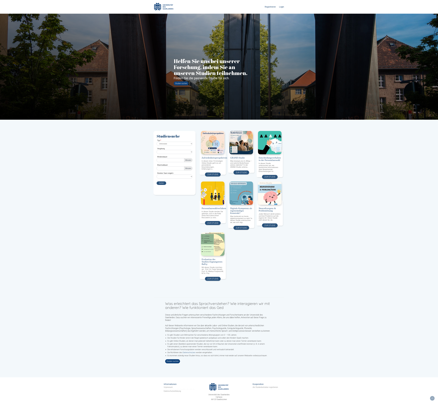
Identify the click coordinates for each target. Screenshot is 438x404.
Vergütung (161, 149)
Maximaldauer (162, 165)
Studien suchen (181, 83)
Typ (159, 140)
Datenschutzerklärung (172, 395)
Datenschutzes (189, 356)
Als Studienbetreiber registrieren (265, 391)
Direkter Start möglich (165, 173)
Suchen (161, 183)
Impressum (168, 391)
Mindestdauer (162, 157)
